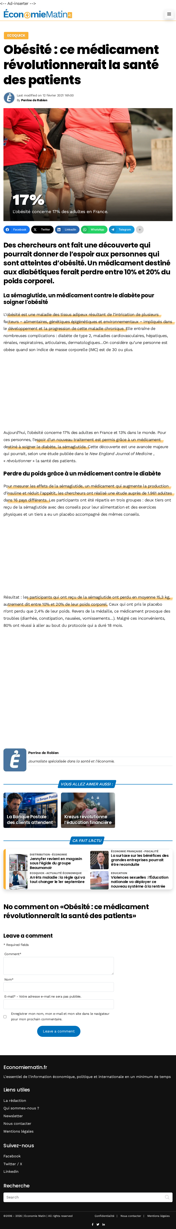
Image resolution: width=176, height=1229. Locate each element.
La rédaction (14, 1100)
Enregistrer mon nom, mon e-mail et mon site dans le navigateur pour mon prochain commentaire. (60, 1016)
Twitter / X (12, 1164)
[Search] (167, 1196)
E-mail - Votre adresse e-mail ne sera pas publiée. (42, 996)
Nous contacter (17, 1123)
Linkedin (11, 1171)
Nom (9, 979)
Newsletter (13, 1116)
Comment (12, 954)
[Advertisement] (88, 391)
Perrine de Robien (43, 753)
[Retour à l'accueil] (78, 14)
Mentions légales (18, 1131)
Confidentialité (104, 1216)
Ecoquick (16, 35)
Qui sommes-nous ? (21, 1108)
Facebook (12, 1156)
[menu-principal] (169, 14)
